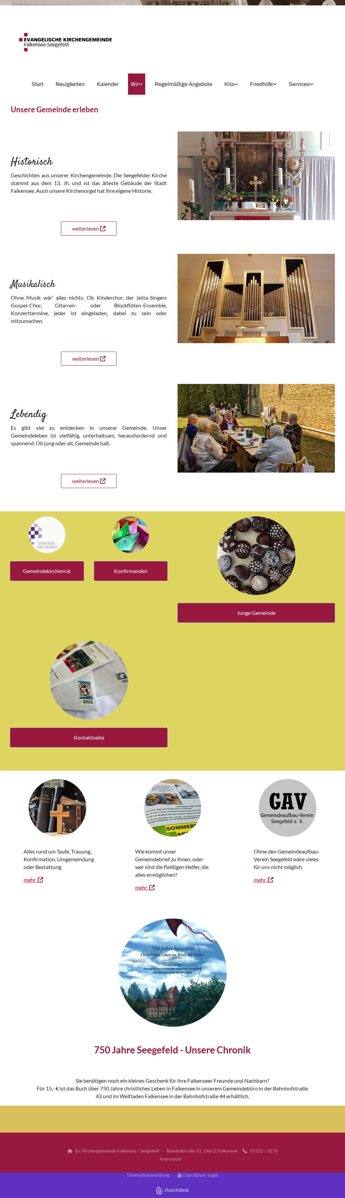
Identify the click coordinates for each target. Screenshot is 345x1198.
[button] (89, 228)
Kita (229, 84)
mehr (33, 879)
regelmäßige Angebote (183, 84)
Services (299, 84)
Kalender (108, 84)
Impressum (170, 1159)
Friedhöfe (261, 84)
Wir (135, 84)
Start (37, 84)
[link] (137, 84)
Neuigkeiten (70, 84)
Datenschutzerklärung (148, 1175)
